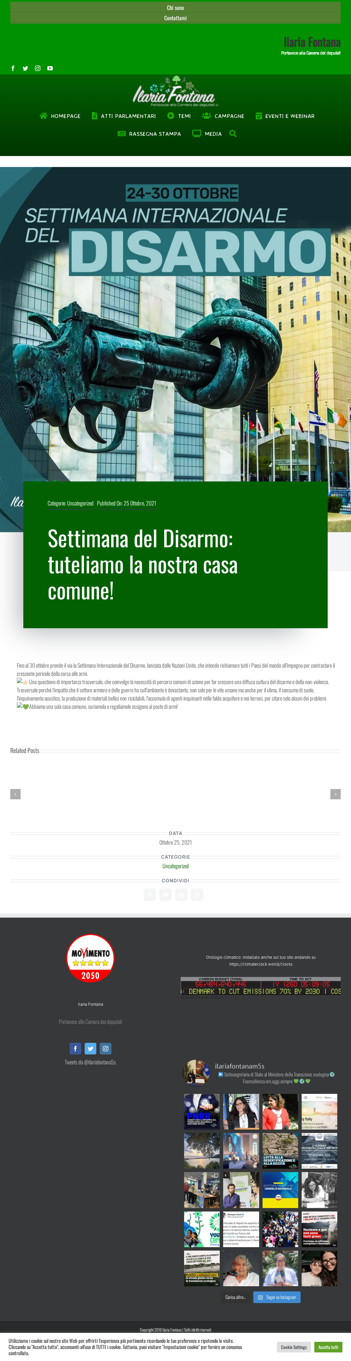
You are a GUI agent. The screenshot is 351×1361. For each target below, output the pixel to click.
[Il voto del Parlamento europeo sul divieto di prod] (202, 1268)
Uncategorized (80, 503)
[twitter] (25, 68)
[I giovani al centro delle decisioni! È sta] (202, 1229)
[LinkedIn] (181, 895)
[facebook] (13, 68)
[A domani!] (319, 1151)
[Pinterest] (197, 895)
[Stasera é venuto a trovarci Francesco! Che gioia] (319, 1268)
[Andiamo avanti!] (241, 1229)
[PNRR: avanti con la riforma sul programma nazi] (202, 1112)
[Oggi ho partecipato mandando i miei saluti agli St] (319, 1190)
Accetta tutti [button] (328, 1347)
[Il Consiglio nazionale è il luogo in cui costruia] (280, 1190)
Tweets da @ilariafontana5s (90, 1062)
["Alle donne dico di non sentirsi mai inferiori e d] (241, 1268)
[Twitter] (165, 895)
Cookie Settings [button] (294, 1347)
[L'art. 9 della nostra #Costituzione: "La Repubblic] (202, 1151)
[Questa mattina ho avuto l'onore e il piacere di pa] (241, 1151)
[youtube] (50, 68)
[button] (15, 794)
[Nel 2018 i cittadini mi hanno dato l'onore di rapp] (280, 1112)
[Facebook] (150, 895)
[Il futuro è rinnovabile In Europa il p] (319, 1229)
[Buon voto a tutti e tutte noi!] (280, 1268)
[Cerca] (233, 134)
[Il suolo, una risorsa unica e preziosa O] (241, 1112)
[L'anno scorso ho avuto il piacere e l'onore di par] (241, 1190)
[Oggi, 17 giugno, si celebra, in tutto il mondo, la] (280, 1151)
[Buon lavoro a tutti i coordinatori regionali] (280, 1229)
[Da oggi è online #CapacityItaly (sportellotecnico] (319, 1112)
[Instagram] (105, 1048)
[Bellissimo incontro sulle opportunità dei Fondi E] (202, 1190)
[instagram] (37, 68)
